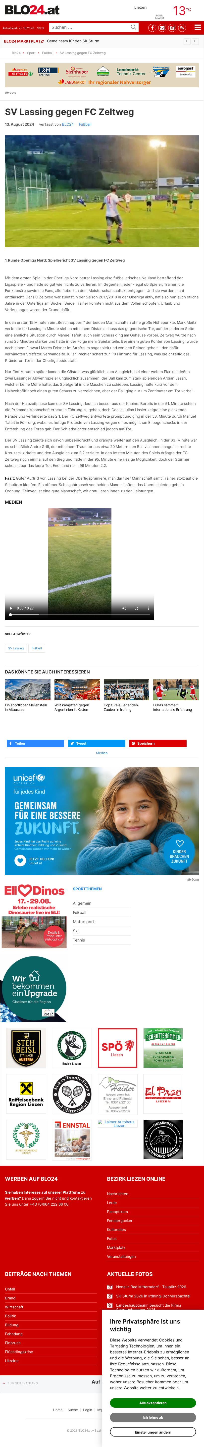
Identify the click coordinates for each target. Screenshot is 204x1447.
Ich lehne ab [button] (153, 1417)
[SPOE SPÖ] (118, 1048)
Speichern (146, 743)
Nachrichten (117, 1193)
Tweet (81, 743)
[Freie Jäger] (72, 1048)
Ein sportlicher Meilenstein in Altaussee (26, 707)
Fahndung (14, 1334)
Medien (102, 753)
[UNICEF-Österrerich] (102, 821)
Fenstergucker (120, 1220)
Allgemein (82, 903)
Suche (73, 1410)
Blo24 (16, 53)
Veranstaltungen (121, 1256)
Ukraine (12, 1360)
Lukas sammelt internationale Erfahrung (172, 707)
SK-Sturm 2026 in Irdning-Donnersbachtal (153, 1296)
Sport (31, 53)
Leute (112, 1202)
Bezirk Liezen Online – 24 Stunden (32, 9)
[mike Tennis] (72, 1094)
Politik (10, 1316)
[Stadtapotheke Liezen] (26, 1140)
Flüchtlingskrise (19, 1351)
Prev (187, 41)
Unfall (10, 1289)
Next (195, 41)
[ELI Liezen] (34, 915)
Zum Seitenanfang (22, 1383)
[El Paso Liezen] (163, 1094)
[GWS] (163, 1139)
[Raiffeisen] (26, 1094)
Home (57, 1410)
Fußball (47, 53)
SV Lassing (16, 648)
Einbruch (13, 1342)
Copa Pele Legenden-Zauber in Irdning (121, 707)
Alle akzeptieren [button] (153, 1403)
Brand (10, 1298)
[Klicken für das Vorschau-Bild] (102, 191)
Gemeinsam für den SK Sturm (73, 41)
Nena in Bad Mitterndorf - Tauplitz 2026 (151, 1287)
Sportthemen (87, 889)
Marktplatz (116, 1247)
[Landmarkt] (102, 75)
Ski (76, 930)
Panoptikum (117, 1211)
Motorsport (84, 921)
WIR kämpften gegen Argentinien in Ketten (71, 707)
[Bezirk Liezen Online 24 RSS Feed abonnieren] (182, 28)
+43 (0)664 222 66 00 (49, 1204)
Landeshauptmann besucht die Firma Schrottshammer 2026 (148, 1307)
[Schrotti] (163, 1048)
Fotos (112, 1238)
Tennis (79, 940)
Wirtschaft (14, 1307)
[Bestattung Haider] (118, 1094)
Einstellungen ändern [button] (153, 1432)
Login (87, 1410)
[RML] (34, 988)
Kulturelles (116, 1229)
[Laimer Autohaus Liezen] (118, 1124)
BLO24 (68, 124)
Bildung (11, 1325)
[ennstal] (72, 1140)
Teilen (20, 743)
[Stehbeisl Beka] (26, 1048)
